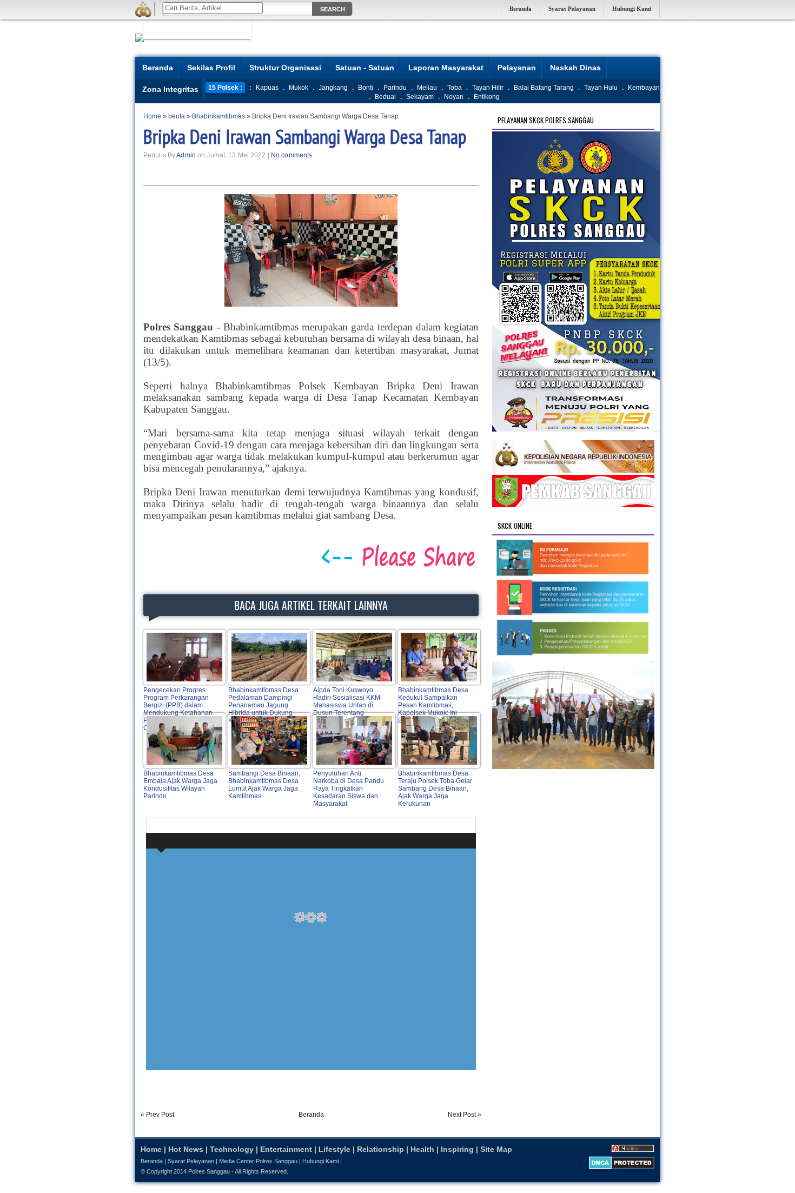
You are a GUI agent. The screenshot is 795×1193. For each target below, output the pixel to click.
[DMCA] (621, 1167)
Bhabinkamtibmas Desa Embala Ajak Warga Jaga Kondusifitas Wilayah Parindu (180, 785)
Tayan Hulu (601, 87)
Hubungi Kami (631, 8)
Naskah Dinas (575, 67)
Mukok (298, 87)
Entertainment (286, 1149)
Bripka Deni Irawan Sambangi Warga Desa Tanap (304, 136)
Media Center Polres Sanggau (258, 1161)
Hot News (185, 1149)
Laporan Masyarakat (445, 67)
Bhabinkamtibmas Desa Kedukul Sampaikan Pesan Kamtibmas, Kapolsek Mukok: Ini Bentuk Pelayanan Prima (434, 705)
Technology (232, 1149)
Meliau (427, 87)
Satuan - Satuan (364, 67)
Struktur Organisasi (285, 67)
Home (151, 1149)
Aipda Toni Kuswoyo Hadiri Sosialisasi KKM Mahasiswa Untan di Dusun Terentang (346, 701)
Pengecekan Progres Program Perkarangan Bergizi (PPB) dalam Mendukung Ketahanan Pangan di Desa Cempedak (178, 709)
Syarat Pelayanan (571, 8)
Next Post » (464, 1114)
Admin (186, 155)
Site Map (496, 1149)
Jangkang (333, 87)
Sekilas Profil (211, 67)
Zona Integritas (170, 89)
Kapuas (267, 87)
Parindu (395, 87)
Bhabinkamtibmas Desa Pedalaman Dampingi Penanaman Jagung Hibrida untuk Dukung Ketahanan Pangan (263, 705)
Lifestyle (334, 1149)
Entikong (487, 97)
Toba (454, 87)
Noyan (453, 97)
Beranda (520, 8)
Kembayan (644, 87)
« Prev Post (157, 1114)
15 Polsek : (225, 87)
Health (422, 1149)
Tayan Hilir (488, 87)
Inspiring (457, 1149)
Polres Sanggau (209, 1171)
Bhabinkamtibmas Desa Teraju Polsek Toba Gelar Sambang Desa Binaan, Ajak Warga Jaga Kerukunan (435, 788)
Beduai (385, 97)
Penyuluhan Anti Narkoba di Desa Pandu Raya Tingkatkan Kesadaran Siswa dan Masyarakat (348, 788)
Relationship (380, 1149)
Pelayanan (517, 67)
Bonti (365, 87)
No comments (291, 155)
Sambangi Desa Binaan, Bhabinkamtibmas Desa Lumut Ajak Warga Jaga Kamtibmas (264, 785)
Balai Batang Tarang (544, 87)
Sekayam (420, 97)
